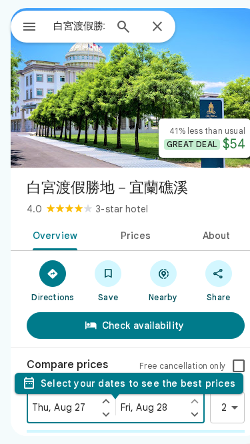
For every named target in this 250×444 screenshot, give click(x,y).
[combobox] (79, 26)
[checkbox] (239, 366)
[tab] (53, 234)
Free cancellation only (182, 366)
